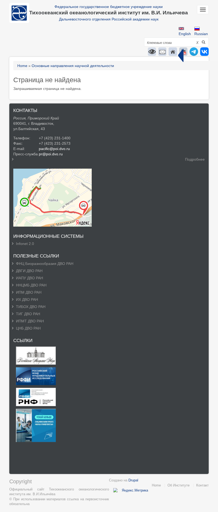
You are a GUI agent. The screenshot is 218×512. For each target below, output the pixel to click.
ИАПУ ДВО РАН (29, 278)
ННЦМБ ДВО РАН (31, 285)
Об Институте (178, 485)
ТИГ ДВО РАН (28, 314)
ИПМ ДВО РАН (28, 292)
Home (22, 66)
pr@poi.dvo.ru (51, 154)
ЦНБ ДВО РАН (28, 328)
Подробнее (195, 159)
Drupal (133, 480)
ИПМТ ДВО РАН (30, 321)
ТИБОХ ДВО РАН (30, 307)
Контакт (202, 485)
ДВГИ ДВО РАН (29, 271)
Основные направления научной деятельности (73, 66)
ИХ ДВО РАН (27, 299)
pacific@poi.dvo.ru (54, 149)
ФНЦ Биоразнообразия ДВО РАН (44, 263)
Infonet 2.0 (25, 244)
